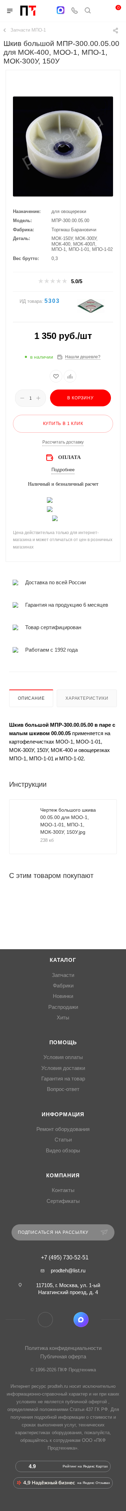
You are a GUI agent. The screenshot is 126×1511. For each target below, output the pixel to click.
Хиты (63, 1017)
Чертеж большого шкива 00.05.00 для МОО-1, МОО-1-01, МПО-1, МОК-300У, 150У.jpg (68, 821)
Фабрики (63, 986)
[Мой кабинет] (101, 11)
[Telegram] (47, 11)
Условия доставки (63, 1068)
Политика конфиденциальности (63, 1348)
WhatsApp (63, 1319)
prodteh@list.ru (68, 1270)
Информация (63, 1114)
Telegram (45, 1319)
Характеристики (86, 698)
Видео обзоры (63, 1150)
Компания (62, 1175)
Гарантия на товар (63, 1078)
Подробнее (63, 469)
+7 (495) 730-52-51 (65, 1257)
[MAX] (60, 10)
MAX (81, 1319)
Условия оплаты (63, 1057)
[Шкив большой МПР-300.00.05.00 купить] (63, 146)
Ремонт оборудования (63, 1129)
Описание (31, 698)
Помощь (63, 1042)
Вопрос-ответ (63, 1089)
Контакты (63, 1190)
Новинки (63, 996)
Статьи (63, 1140)
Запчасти (63, 975)
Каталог (63, 960)
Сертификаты (63, 1201)
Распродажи (63, 1007)
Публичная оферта (63, 1356)
